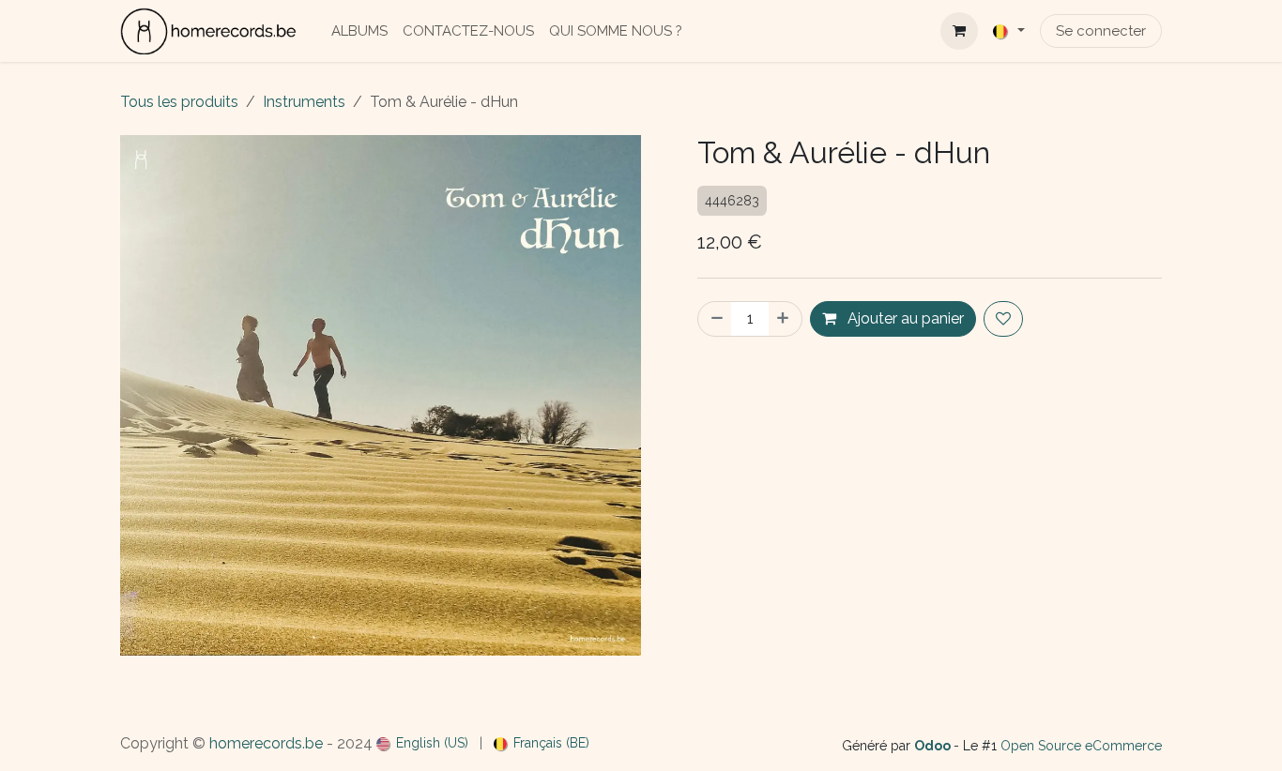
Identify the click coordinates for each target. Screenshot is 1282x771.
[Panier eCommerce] (959, 31)
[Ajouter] (784, 319)
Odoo (934, 745)
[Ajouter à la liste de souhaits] (1003, 319)
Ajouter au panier (904, 318)
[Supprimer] (715, 319)
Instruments (304, 102)
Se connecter (1101, 31)
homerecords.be (266, 743)
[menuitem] (359, 31)
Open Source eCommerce (1081, 745)
